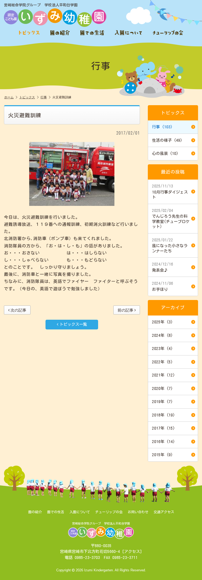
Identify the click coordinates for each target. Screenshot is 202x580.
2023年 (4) (162, 348)
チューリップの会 (109, 512)
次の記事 (18, 310)
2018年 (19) (163, 415)
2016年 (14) (163, 442)
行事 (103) (162, 127)
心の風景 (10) (165, 153)
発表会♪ (162, 267)
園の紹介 (35, 512)
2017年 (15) (163, 428)
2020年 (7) (162, 388)
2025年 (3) (162, 322)
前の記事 (125, 310)
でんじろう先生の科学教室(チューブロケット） (171, 218)
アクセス (132, 551)
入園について (79, 512)
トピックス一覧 (73, 324)
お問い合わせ (138, 512)
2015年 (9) (162, 455)
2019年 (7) (162, 402)
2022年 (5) (162, 362)
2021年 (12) (163, 375)
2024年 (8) (162, 335)
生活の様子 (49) (167, 140)
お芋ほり (162, 286)
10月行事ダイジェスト (170, 191)
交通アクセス (164, 512)
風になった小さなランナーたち (170, 245)
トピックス (27, 97)
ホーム (9, 97)
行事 (44, 97)
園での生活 (55, 512)
